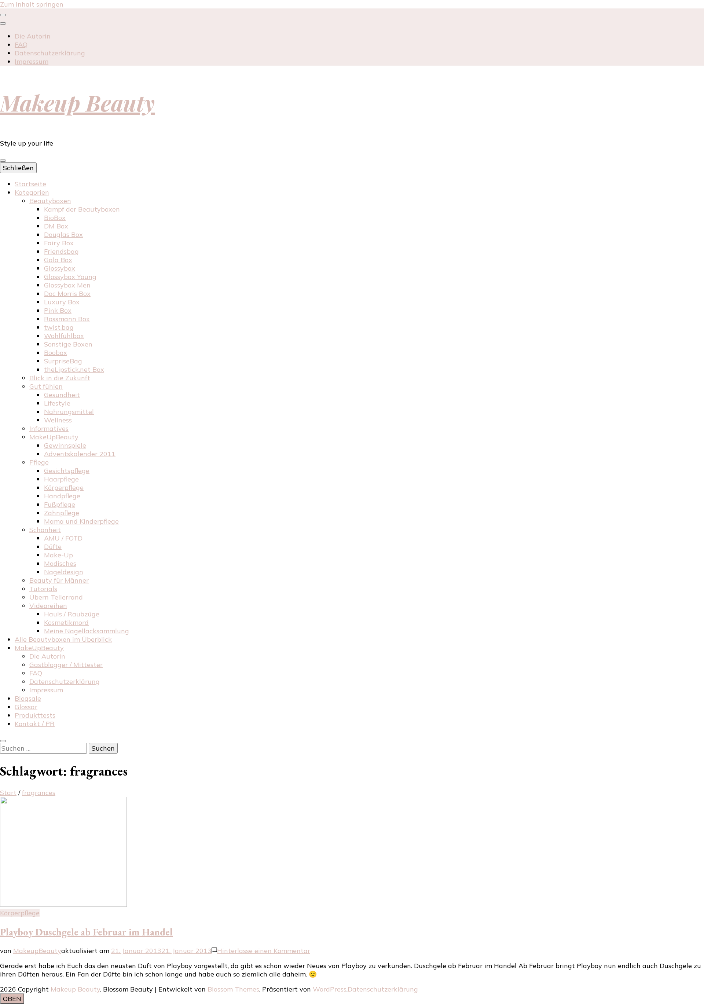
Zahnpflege (61, 513)
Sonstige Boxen (68, 344)
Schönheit (45, 529)
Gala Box (58, 260)
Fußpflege (59, 504)
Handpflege (62, 496)
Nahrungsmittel (69, 411)
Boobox (55, 352)
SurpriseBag (63, 361)
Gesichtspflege (66, 470)
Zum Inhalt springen (31, 4)
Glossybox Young (70, 276)
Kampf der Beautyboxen (82, 209)
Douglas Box (63, 234)
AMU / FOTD (63, 538)
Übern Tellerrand (56, 597)
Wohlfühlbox (64, 335)
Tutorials (43, 589)
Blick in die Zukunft (59, 378)
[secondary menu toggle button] (3, 15)
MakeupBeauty (37, 950)
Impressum (31, 61)
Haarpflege (61, 479)
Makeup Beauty (77, 102)
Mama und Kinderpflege (81, 521)
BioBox (55, 217)
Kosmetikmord (66, 622)
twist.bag (59, 327)
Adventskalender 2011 (79, 454)
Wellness (58, 420)
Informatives (49, 428)
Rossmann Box (67, 319)
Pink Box (58, 310)
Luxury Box (62, 302)
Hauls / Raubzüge (71, 614)
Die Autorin (33, 36)
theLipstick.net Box (74, 369)
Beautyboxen (50, 201)
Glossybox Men (67, 285)
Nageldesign (63, 572)
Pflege (39, 462)
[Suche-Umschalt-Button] (3, 741)
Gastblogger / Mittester (66, 664)
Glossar (26, 707)
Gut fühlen (46, 386)
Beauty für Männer (59, 580)
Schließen (18, 168)
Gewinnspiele (65, 445)
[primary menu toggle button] (3, 161)
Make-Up (58, 555)
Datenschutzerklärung (50, 53)
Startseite (30, 184)
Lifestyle (57, 403)
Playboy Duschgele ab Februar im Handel (86, 932)
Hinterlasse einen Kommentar (263, 950)
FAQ (21, 44)
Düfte (53, 546)
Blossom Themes (233, 989)
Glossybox (59, 268)
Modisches (60, 563)
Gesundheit (62, 395)
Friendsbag (61, 251)
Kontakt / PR (35, 723)
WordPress (329, 989)
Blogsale (28, 698)
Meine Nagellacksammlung (86, 631)
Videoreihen (48, 605)
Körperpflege (64, 487)
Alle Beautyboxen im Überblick (63, 639)
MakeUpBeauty (53, 437)
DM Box (56, 226)
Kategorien (32, 192)
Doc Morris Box (67, 293)
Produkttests (35, 715)
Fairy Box (59, 243)
